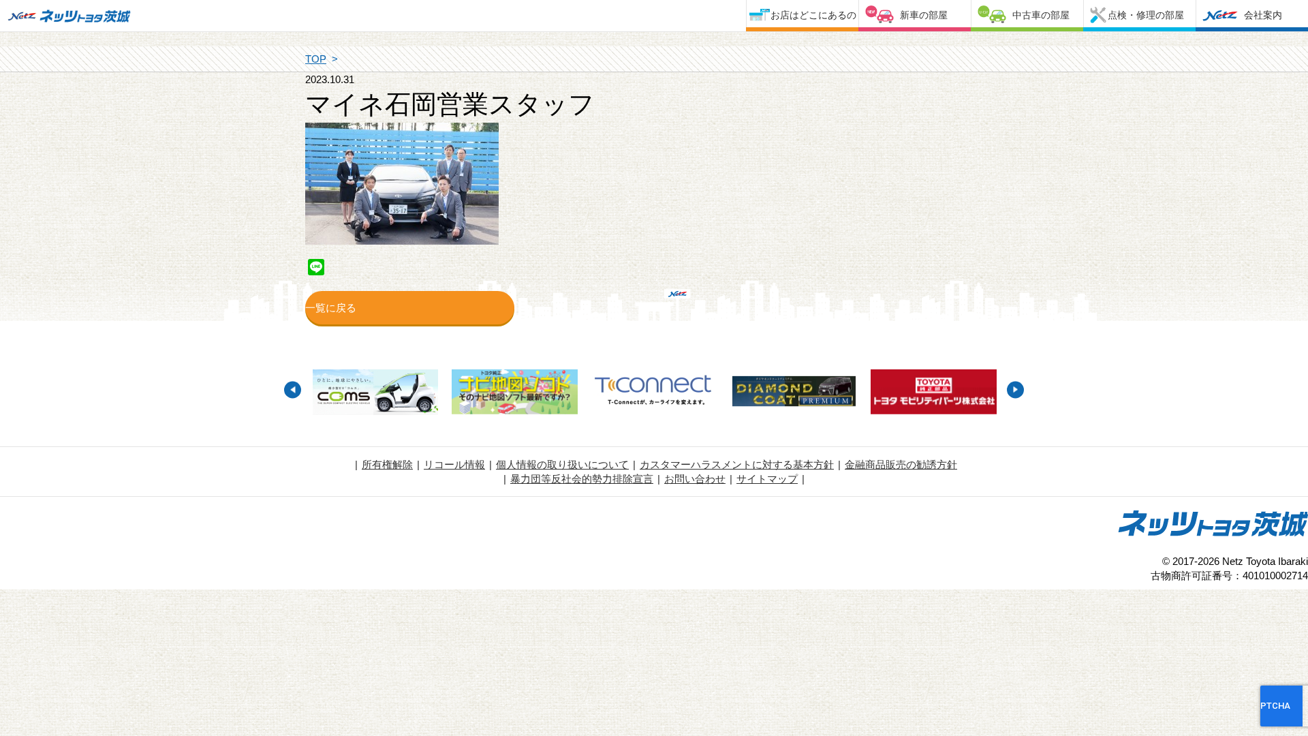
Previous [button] (292, 389)
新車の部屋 (924, 15)
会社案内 (1263, 15)
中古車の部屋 (1041, 15)
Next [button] (1015, 389)
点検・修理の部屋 (1146, 15)
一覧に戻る (330, 307)
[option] (375, 393)
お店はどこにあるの (813, 15)
